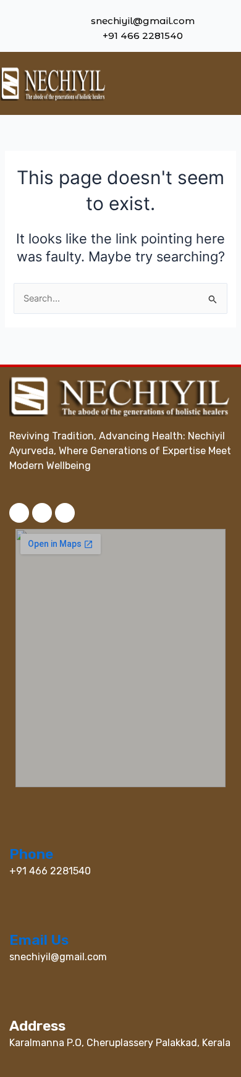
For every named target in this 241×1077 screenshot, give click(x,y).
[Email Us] (18, 917)
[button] (211, 83)
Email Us (39, 939)
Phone (31, 854)
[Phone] (18, 831)
